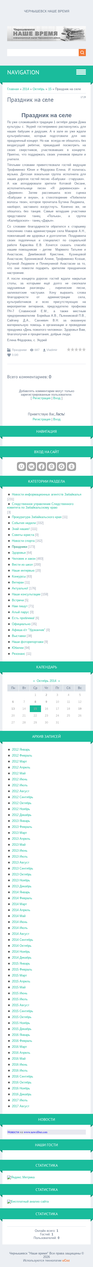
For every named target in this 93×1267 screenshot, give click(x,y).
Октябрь (39, 89)
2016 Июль (20, 1070)
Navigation (23, 72)
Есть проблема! (23, 618)
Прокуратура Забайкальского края (37, 517)
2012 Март (19, 761)
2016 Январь (21, 1035)
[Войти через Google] (61, 466)
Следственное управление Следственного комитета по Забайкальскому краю (40, 505)
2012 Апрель (21, 767)
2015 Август (20, 1005)
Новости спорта (23, 541)
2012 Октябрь (21, 803)
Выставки (19, 636)
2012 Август (20, 791)
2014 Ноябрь (21, 951)
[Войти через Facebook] (41, 466)
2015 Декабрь (21, 1029)
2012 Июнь (19, 779)
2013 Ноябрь (21, 880)
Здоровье (19, 552)
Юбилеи (18, 648)
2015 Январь (21, 963)
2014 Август (20, 934)
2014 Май (19, 916)
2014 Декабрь (21, 957)
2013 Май (19, 844)
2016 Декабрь (21, 1094)
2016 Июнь (19, 1064)
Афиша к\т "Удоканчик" (28, 630)
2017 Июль (20, 1100)
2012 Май (19, 773)
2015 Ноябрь (21, 1023)
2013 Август (20, 862)
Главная (13, 89)
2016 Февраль (22, 1041)
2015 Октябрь (21, 1017)
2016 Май (19, 1058)
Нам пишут (20, 606)
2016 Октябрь (21, 1082)
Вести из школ (22, 564)
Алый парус (20, 612)
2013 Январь (21, 821)
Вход (57, 398)
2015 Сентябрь (22, 1011)
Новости (13, 1132)
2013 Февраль (22, 827)
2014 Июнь (19, 922)
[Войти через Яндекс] (51, 466)
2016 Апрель (21, 1052)
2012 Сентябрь (22, 797)
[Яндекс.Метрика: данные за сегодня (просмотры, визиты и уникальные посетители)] (21, 1177)
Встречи (18, 600)
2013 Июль (20, 856)
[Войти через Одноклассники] (71, 466)
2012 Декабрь (21, 815)
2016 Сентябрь (22, 1076)
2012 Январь (21, 749)
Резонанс (18, 653)
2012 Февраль (22, 755)
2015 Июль (20, 999)
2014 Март (19, 904)
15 (50, 89)
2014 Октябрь (21, 945)
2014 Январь (21, 892)
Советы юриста (23, 535)
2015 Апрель (21, 981)
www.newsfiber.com (35, 1132)
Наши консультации (26, 594)
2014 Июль (20, 928)
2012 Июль (20, 785)
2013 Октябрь (21, 874)
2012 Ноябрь (21, 809)
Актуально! (20, 588)
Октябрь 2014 (46, 681)
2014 (25, 89)
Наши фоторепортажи (27, 642)
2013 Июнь (19, 850)
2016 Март (19, 1047)
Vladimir (51, 350)
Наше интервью (23, 570)
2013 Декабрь (21, 886)
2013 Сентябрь (22, 868)
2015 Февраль (22, 969)
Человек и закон (24, 558)
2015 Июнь (19, 993)
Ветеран (18, 582)
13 (13, 708)
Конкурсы (19, 576)
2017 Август (20, 1106)
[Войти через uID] (21, 466)
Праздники (19, 350)
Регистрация (42, 398)
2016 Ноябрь (21, 1088)
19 (80, 708)
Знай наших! (21, 529)
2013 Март (19, 833)
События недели (24, 523)
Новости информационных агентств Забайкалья (46, 494)
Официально (21, 624)
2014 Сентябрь (22, 940)
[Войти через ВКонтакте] (31, 466)
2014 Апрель (21, 910)
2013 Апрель (21, 838)
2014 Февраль (22, 898)
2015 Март (19, 975)
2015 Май (19, 987)
